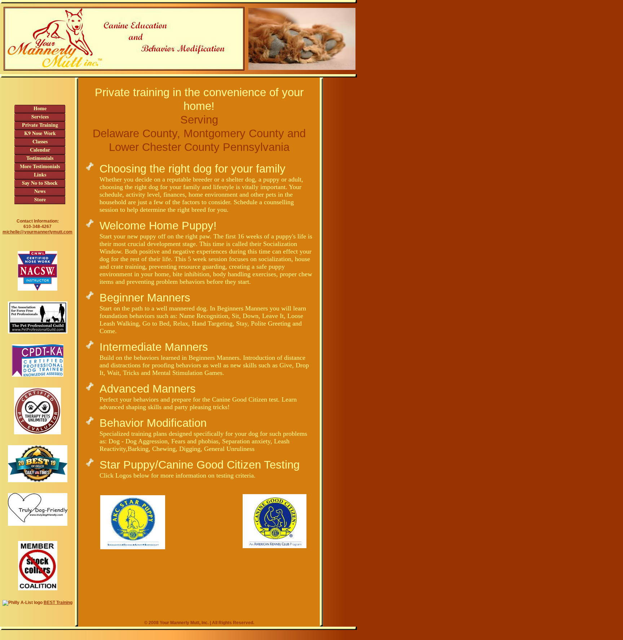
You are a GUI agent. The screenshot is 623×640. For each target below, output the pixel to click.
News (39, 191)
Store (40, 199)
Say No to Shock (40, 183)
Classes (40, 141)
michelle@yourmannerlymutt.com (37, 231)
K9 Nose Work (40, 133)
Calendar (40, 149)
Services (40, 116)
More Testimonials (40, 166)
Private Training (40, 125)
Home (40, 108)
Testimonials (39, 158)
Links (40, 174)
